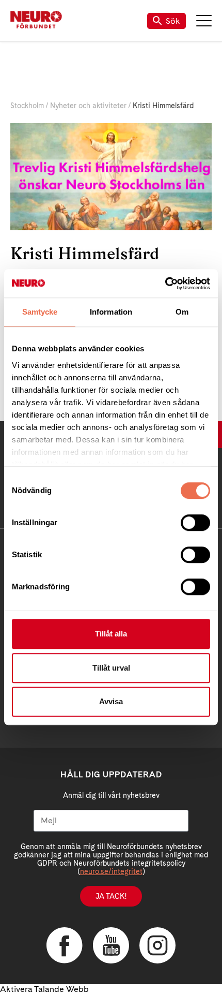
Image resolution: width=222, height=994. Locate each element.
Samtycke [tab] (40, 311)
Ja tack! (111, 896)
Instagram (157, 945)
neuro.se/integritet (111, 871)
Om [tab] (182, 311)
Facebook (64, 945)
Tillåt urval (111, 667)
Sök (173, 21)
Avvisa (111, 701)
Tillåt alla (111, 633)
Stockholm (27, 105)
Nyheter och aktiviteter (88, 105)
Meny (204, 20)
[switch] (195, 522)
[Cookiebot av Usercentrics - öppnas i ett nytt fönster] (165, 283)
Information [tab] (111, 311)
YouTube (111, 945)
